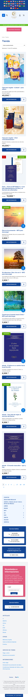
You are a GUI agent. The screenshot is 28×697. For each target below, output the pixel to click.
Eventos (6, 497)
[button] (23, 99)
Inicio (3, 37)
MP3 (5, 510)
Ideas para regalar (10, 499)
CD (5, 513)
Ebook (6, 508)
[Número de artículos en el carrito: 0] (23, 15)
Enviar (14, 593)
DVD (5, 515)
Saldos (6, 519)
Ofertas (6, 522)
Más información (11, 99)
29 (24, 484)
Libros (6, 506)
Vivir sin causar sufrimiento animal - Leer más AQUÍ (14, 25)
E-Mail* (9, 587)
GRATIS (6, 517)
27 (17, 484)
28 (20, 484)
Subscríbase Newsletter (14, 29)
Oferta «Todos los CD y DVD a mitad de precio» (13, 502)
